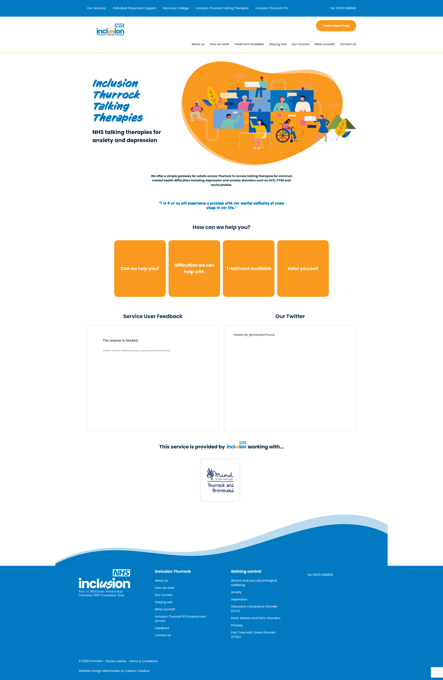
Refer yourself (325, 44)
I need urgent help (336, 26)
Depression (239, 599)
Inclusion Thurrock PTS (271, 8)
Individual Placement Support (134, 8)
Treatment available (249, 44)
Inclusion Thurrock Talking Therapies (222, 8)
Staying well (278, 44)
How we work (219, 44)
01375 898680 (346, 8)
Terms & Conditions (143, 661)
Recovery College (176, 8)
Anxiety (236, 592)
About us (198, 44)
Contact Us (348, 44)
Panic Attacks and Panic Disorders (256, 618)
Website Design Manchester (99, 671)
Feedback (162, 628)
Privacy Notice (116, 661)
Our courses (300, 44)
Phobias (237, 625)
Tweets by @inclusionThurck (253, 335)
